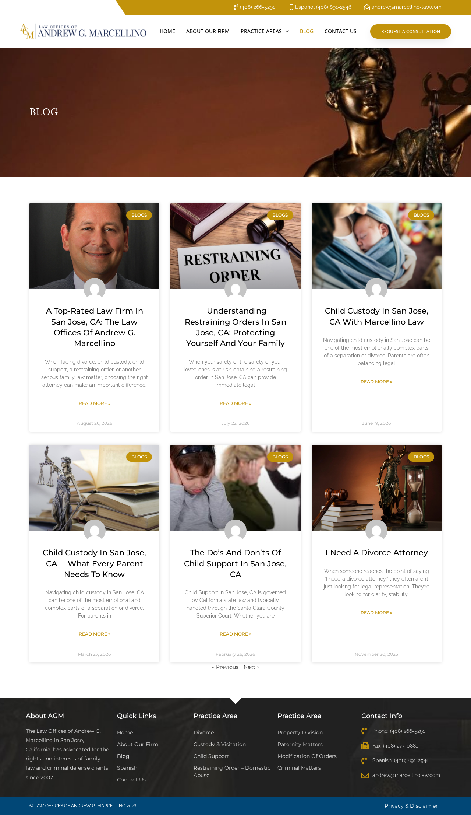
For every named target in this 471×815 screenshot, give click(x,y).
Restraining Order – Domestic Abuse (232, 772)
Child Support (211, 756)
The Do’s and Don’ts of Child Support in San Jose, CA (235, 563)
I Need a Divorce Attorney (376, 552)
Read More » (94, 403)
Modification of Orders (307, 756)
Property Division (300, 732)
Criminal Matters (299, 768)
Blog (307, 31)
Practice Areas (261, 31)
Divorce (204, 732)
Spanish (127, 768)
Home (167, 31)
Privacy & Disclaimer (411, 805)
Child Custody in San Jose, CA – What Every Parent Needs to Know (94, 563)
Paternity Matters (300, 744)
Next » (251, 667)
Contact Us (341, 31)
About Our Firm (208, 31)
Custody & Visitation (220, 744)
